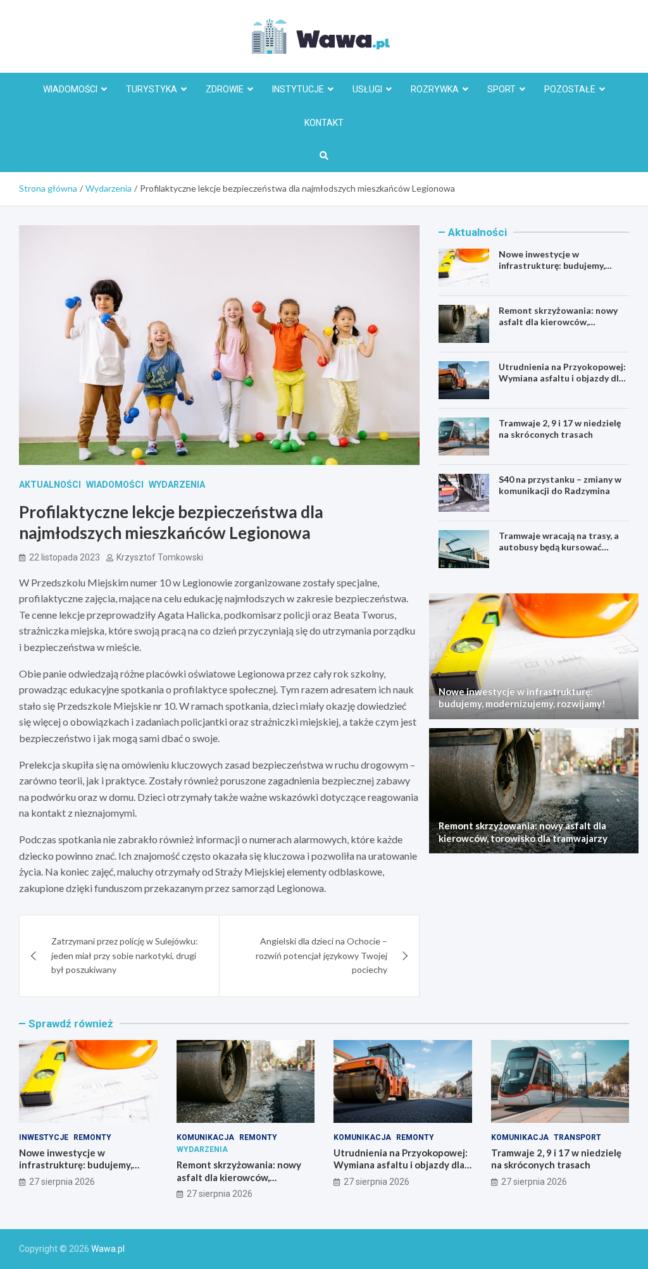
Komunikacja (205, 1137)
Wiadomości (70, 89)
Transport (577, 1137)
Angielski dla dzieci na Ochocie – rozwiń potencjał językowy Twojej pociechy (321, 955)
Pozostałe (569, 89)
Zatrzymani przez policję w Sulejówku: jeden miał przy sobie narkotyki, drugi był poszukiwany (124, 955)
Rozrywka (435, 89)
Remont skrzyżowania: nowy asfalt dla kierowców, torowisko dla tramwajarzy (558, 321)
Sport (501, 89)
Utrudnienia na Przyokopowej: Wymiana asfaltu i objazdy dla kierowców (562, 378)
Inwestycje (43, 1137)
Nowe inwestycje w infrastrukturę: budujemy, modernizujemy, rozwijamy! (556, 265)
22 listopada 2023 (64, 557)
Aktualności (50, 485)
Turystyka (151, 89)
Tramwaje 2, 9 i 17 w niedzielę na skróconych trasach (560, 429)
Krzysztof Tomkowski (159, 557)
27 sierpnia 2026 (62, 1182)
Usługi (367, 89)
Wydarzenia (177, 485)
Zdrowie (225, 89)
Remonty (92, 1137)
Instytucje (298, 89)
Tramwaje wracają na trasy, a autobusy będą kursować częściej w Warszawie (559, 547)
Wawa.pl (108, 1249)
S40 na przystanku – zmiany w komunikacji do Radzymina (560, 485)
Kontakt (324, 123)
